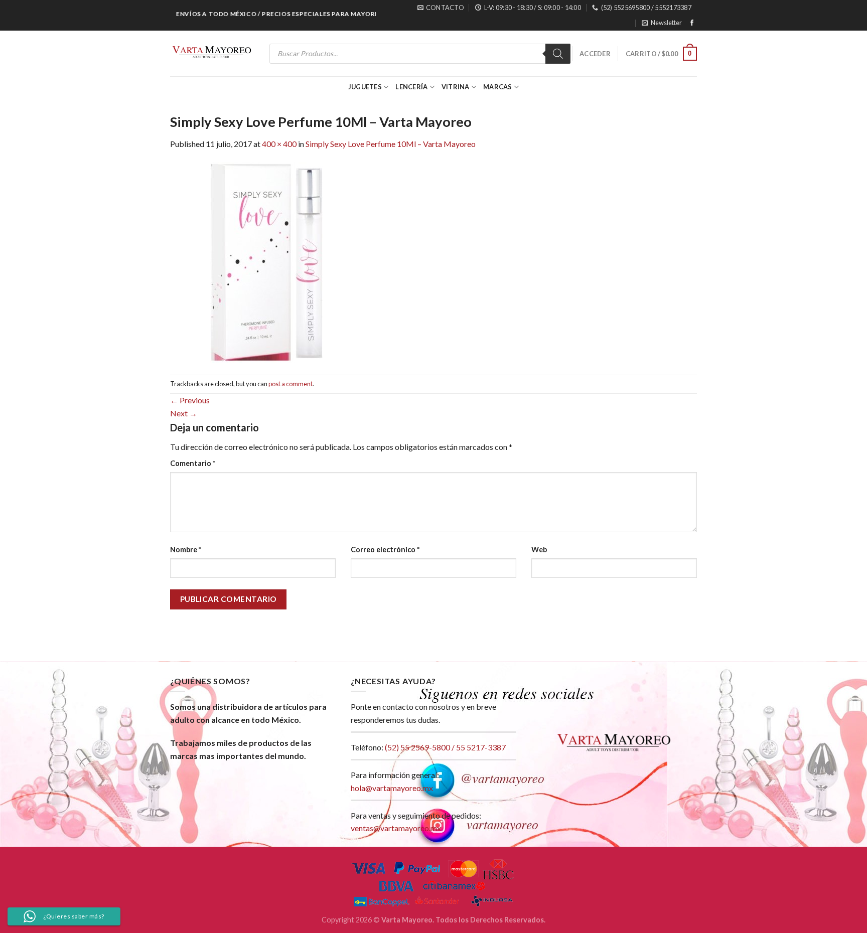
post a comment (290, 384)
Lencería (411, 87)
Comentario (192, 463)
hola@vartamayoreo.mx (392, 788)
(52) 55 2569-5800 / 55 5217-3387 (445, 747)
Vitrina (456, 87)
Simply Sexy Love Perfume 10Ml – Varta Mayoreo (391, 143)
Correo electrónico (385, 549)
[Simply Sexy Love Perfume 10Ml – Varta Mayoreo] (270, 261)
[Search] (557, 54)
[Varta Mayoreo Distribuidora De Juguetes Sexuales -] (211, 53)
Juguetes (365, 87)
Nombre (185, 549)
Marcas (497, 87)
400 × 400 (279, 143)
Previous (190, 400)
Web (539, 549)
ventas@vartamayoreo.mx (396, 828)
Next (183, 413)
